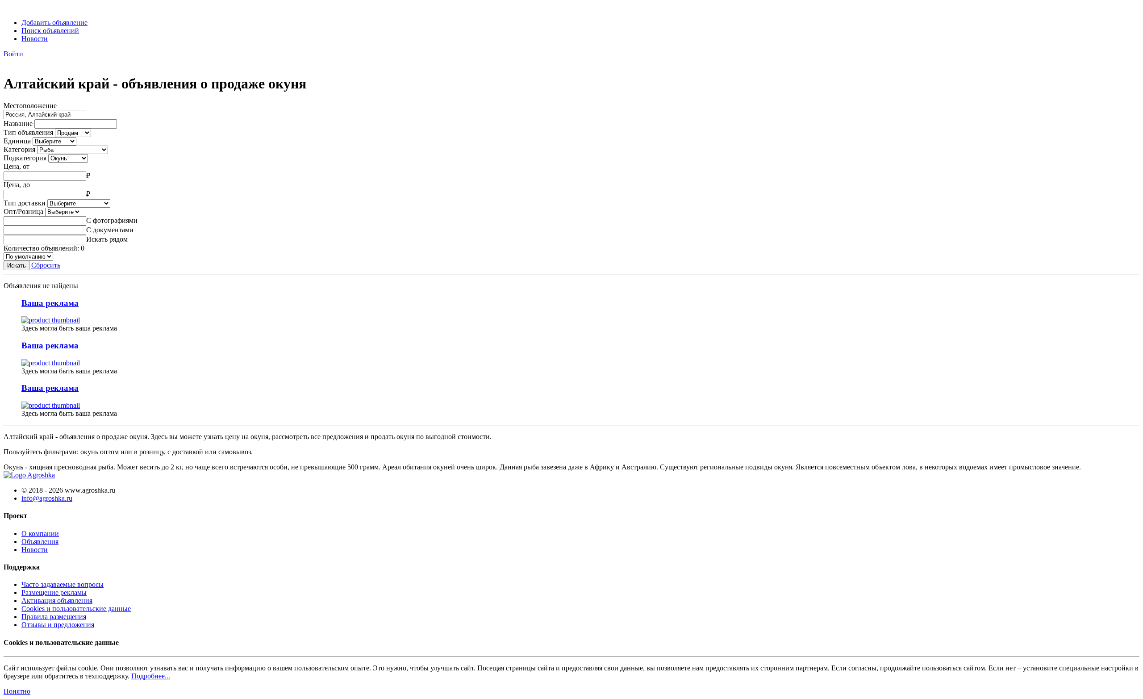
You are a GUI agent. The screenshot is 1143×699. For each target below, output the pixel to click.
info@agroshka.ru (46, 498)
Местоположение (30, 105)
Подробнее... (150, 676)
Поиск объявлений (50, 30)
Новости (34, 38)
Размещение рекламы (54, 592)
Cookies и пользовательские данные (76, 608)
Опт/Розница (23, 211)
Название (18, 123)
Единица (17, 141)
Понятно (17, 691)
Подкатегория (25, 158)
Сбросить (45, 265)
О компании (40, 533)
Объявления (39, 541)
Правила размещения (53, 616)
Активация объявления (56, 600)
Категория (19, 149)
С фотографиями (112, 220)
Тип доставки (25, 203)
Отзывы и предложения (57, 624)
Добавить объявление (54, 22)
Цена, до (17, 184)
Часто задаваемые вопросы (62, 584)
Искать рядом (107, 239)
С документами (109, 230)
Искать (16, 265)
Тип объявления (28, 132)
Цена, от (16, 166)
